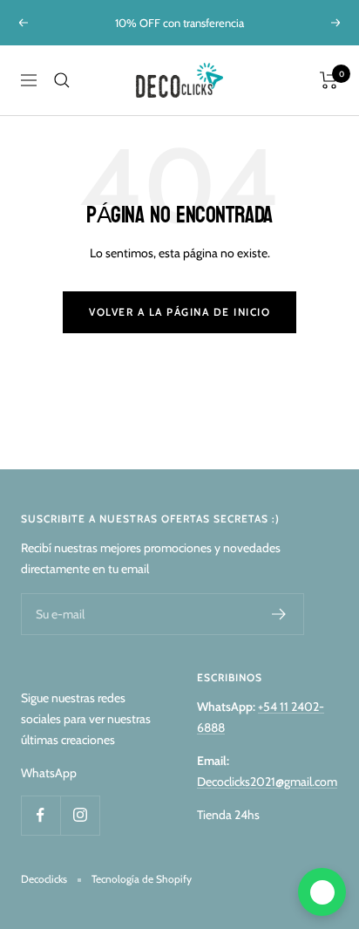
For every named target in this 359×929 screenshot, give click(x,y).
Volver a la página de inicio (179, 311)
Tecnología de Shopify (141, 878)
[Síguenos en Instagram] (79, 815)
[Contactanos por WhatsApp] (322, 892)
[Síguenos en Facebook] (40, 815)
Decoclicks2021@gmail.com (267, 781)
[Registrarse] (279, 614)
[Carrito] (329, 80)
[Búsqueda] (62, 80)
